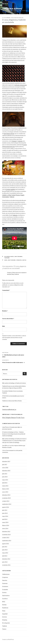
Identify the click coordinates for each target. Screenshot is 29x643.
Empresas (4, 583)
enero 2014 (5, 528)
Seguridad (4, 614)
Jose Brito (4, 445)
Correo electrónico (8, 318)
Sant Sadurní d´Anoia (9, 133)
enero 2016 (5, 467)
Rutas (3, 611)
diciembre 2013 (6, 531)
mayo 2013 (5, 553)
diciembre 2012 (6, 559)
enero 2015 (5, 492)
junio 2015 (5, 476)
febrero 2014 (5, 525)
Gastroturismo (6, 595)
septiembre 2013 (6, 540)
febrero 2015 (5, 489)
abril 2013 (4, 556)
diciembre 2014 (6, 495)
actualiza (20, 17)
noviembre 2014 (6, 498)
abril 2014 (4, 519)
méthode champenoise (20, 85)
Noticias (4, 604)
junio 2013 (4, 549)
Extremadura (5, 197)
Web (3, 326)
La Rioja (9, 195)
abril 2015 (4, 483)
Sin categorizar (6, 623)
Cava (5, 260)
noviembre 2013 (6, 534)
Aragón (22, 195)
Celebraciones (9, 256)
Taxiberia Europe (12, 9)
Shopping (4, 620)
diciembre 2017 (6, 461)
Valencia (12, 197)
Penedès (19, 260)
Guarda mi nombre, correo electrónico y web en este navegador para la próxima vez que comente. (14, 337)
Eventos (4, 592)
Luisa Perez (5, 427)
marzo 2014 (5, 522)
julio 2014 (4, 510)
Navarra (18, 195)
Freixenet (14, 141)
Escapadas (5, 589)
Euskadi (14, 195)
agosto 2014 (5, 507)
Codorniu (20, 141)
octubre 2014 (5, 501)
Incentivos (5, 598)
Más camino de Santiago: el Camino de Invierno (14, 383)
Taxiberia (15, 215)
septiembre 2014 (6, 504)
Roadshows (5, 607)
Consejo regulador (10, 189)
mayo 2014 (5, 516)
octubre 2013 (5, 537)
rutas (24, 260)
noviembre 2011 (6, 565)
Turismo (7, 257)
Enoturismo (18, 256)
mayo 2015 (5, 480)
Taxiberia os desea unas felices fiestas (12, 401)
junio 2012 (4, 562)
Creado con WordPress (8, 639)
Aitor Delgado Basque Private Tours (13, 417)
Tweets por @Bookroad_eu (9, 409)
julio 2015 (4, 473)
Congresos (5, 577)
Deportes (4, 580)
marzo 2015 (5, 486)
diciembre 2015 (6, 470)
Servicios (4, 617)
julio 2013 (4, 546)
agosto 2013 (5, 543)
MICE (3, 601)
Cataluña (4, 195)
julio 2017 (4, 464)
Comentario (6, 290)
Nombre (5, 311)
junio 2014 (5, 513)
